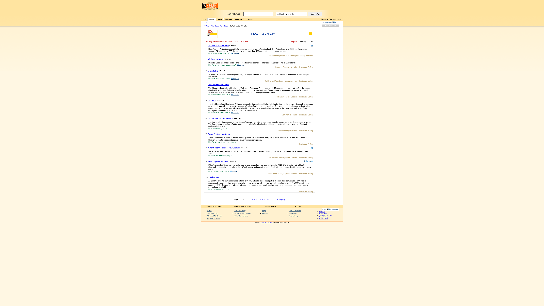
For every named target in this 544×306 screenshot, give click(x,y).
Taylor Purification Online (219, 134)
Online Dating (323, 217)
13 (277, 199)
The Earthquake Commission (220, 118)
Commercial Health (289, 115)
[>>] (283, 199)
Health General (283, 97)
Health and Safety (287, 56)
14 (280, 199)
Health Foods (291, 174)
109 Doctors (214, 177)
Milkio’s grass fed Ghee (218, 161)
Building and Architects (273, 81)
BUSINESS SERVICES (219, 26)
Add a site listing (240, 211)
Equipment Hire (291, 81)
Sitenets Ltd (213, 71)
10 (267, 199)
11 (270, 199)
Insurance (293, 130)
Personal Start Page (325, 215)
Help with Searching (213, 218)
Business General (282, 67)
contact (236, 53)
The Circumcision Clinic (218, 85)
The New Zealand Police (218, 45)
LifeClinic (212, 100)
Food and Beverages (276, 174)
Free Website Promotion (242, 213)
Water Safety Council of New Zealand (224, 148)
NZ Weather (323, 213)
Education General (276, 158)
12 (274, 199)
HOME (205, 22)
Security (293, 67)
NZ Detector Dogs (215, 59)
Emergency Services (304, 56)
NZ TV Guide (323, 218)
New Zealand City (267, 222)
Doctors (294, 97)
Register (265, 213)
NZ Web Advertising (241, 216)
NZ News (322, 212)
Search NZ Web (212, 213)
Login (264, 211)
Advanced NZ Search (214, 216)
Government (274, 56)
